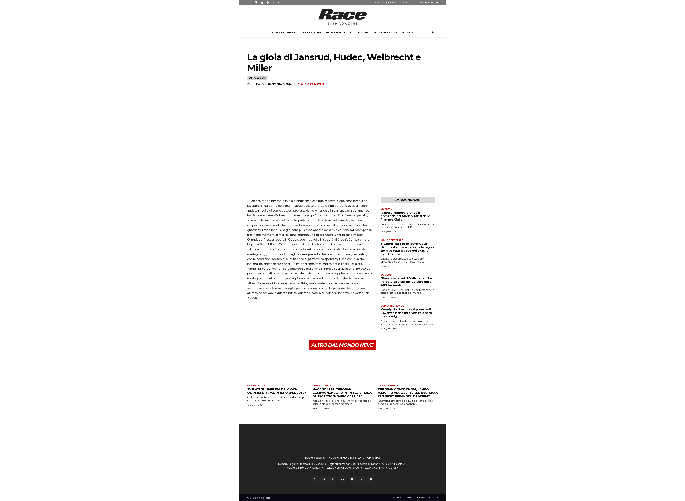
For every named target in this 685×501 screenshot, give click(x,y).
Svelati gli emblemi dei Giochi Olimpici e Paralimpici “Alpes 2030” (276, 391)
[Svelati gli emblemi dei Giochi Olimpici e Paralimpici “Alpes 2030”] (277, 367)
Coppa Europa (311, 32)
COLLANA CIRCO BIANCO (426, 2)
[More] (284, 313)
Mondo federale (392, 240)
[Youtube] (279, 2)
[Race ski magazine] (342, 17)
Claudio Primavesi (311, 84)
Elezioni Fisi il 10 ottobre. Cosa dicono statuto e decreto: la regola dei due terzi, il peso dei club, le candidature (407, 249)
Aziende (407, 32)
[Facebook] (250, 2)
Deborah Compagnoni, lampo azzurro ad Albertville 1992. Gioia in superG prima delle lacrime (408, 393)
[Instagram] (255, 2)
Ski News (386, 209)
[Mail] (342, 479)
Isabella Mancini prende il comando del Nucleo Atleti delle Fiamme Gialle (405, 216)
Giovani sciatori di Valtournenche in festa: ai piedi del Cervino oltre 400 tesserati (406, 281)
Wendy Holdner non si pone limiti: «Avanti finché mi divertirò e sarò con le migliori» (407, 312)
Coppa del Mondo (284, 32)
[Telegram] (267, 2)
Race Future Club (385, 32)
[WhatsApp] (275, 313)
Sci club (362, 32)
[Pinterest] (267, 313)
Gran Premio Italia (339, 32)
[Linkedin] (261, 2)
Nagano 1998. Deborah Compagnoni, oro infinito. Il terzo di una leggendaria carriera (342, 393)
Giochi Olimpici (257, 77)
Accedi (405, 2)
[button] (433, 32)
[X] (273, 2)
